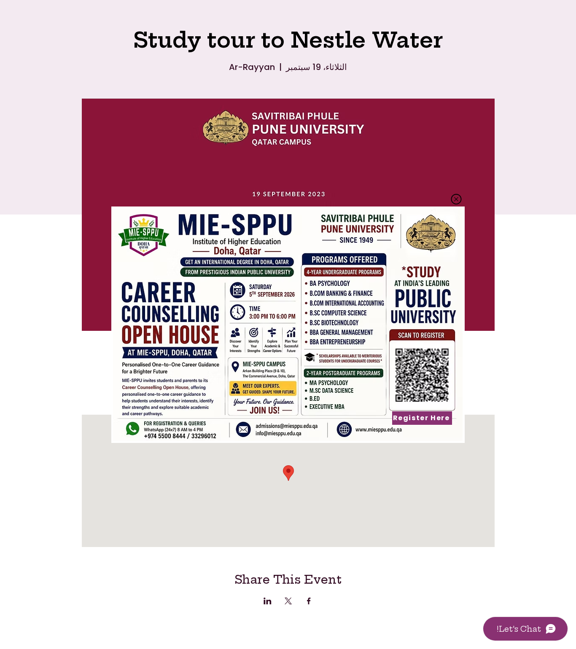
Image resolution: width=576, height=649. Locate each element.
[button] (456, 199)
